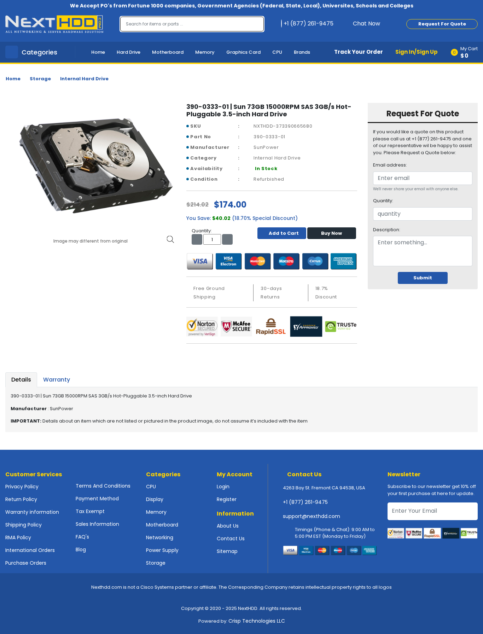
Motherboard (168, 52)
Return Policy (21, 499)
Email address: (390, 165)
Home (98, 52)
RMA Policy (18, 537)
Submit (422, 277)
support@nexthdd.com (311, 516)
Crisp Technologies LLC (256, 620)
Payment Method (97, 498)
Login (223, 486)
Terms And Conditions (103, 485)
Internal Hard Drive (84, 78)
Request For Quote (442, 24)
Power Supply (162, 550)
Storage (40, 78)
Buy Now (331, 233)
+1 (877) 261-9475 (305, 502)
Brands (302, 52)
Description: (386, 229)
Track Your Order (358, 52)
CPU (277, 52)
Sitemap (227, 551)
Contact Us (231, 538)
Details (21, 380)
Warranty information (32, 512)
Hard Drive (128, 52)
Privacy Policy (22, 486)
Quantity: (383, 200)
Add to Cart (284, 233)
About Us (228, 525)
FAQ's (82, 536)
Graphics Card (243, 52)
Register (227, 499)
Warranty (56, 380)
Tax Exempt (90, 511)
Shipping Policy (23, 524)
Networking (159, 537)
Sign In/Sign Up (416, 52)
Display (154, 499)
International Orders (30, 550)
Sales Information (97, 524)
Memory (205, 52)
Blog (81, 549)
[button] (466, 52)
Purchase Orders (25, 562)
